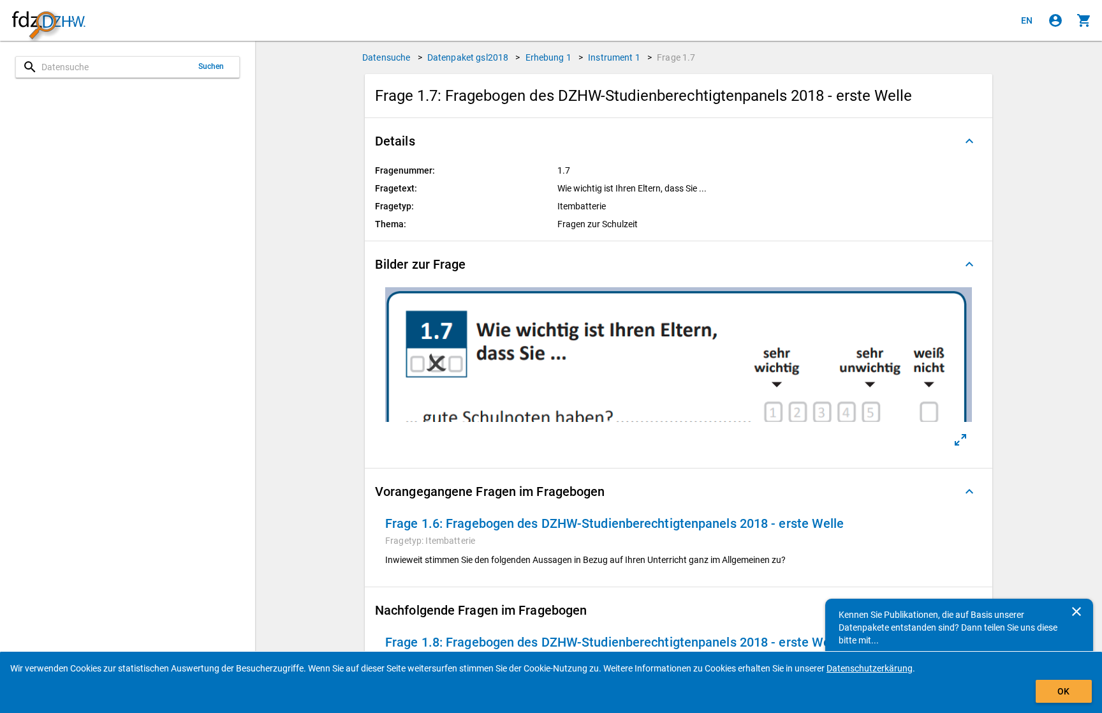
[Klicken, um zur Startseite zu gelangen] (48, 20)
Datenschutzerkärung (869, 668)
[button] (678, 141)
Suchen (211, 66)
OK (1063, 691)
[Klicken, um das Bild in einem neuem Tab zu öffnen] (960, 440)
